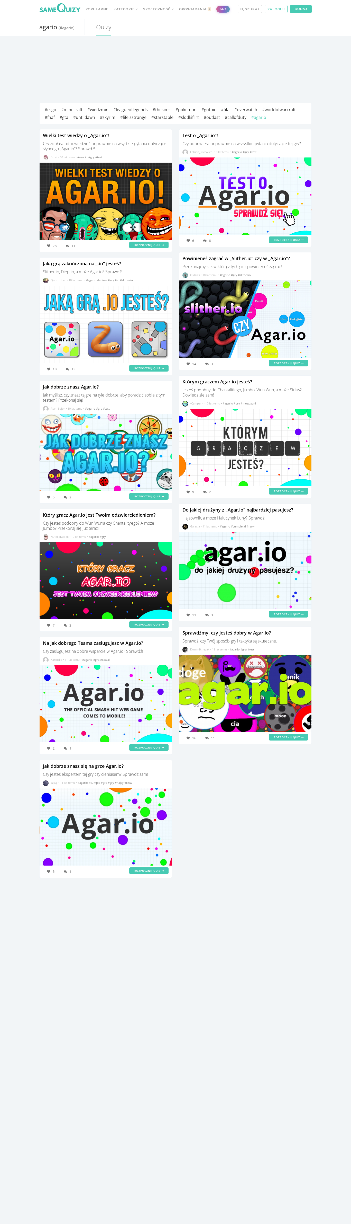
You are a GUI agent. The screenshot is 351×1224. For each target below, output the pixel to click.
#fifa (225, 109)
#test (98, 157)
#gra (96, 660)
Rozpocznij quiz (148, 245)
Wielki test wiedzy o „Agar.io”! (76, 135)
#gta (64, 117)
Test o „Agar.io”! (200, 135)
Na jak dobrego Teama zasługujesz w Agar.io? (93, 643)
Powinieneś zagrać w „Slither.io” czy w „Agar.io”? (236, 258)
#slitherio (126, 280)
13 (73, 369)
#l (245, 526)
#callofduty (235, 117)
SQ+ (223, 9)
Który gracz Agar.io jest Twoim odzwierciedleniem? (99, 515)
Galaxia (195, 526)
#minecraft (71, 109)
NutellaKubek (60, 537)
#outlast (212, 117)
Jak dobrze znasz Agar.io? (71, 387)
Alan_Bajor (58, 408)
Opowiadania (194, 9)
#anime (102, 280)
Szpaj (54, 783)
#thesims (162, 109)
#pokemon (186, 109)
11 (73, 245)
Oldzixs (195, 275)
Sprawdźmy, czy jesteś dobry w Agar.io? (226, 633)
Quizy (103, 27)
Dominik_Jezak (199, 649)
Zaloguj (276, 9)
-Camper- (196, 403)
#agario (258, 117)
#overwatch (245, 109)
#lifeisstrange (133, 117)
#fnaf (50, 117)
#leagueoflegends (130, 109)
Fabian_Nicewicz (201, 152)
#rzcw (128, 783)
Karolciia (56, 660)
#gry (91, 157)
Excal (54, 157)
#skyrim (107, 117)
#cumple (95, 783)
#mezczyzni (248, 403)
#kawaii (105, 660)
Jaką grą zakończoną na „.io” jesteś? (82, 263)
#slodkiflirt (188, 117)
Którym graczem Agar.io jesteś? (217, 381)
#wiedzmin (97, 109)
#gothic (208, 109)
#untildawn (84, 117)
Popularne (97, 9)
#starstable (162, 117)
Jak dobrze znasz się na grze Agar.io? (83, 766)
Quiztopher (58, 280)
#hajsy (119, 783)
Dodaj (301, 9)
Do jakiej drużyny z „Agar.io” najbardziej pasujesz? (237, 510)
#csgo (50, 109)
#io (117, 280)
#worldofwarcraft (279, 109)
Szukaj (251, 9)
